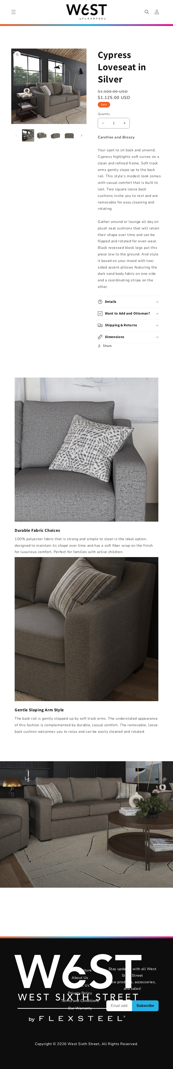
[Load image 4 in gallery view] (69, 135)
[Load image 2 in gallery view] (42, 135)
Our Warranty (80, 1008)
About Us (80, 977)
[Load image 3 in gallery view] (55, 135)
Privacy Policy (80, 993)
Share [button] (107, 346)
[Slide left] (16, 135)
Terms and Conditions (80, 1000)
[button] (13, 12)
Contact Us (80, 985)
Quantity (104, 114)
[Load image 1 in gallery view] (28, 135)
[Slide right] (81, 135)
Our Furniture (80, 970)
